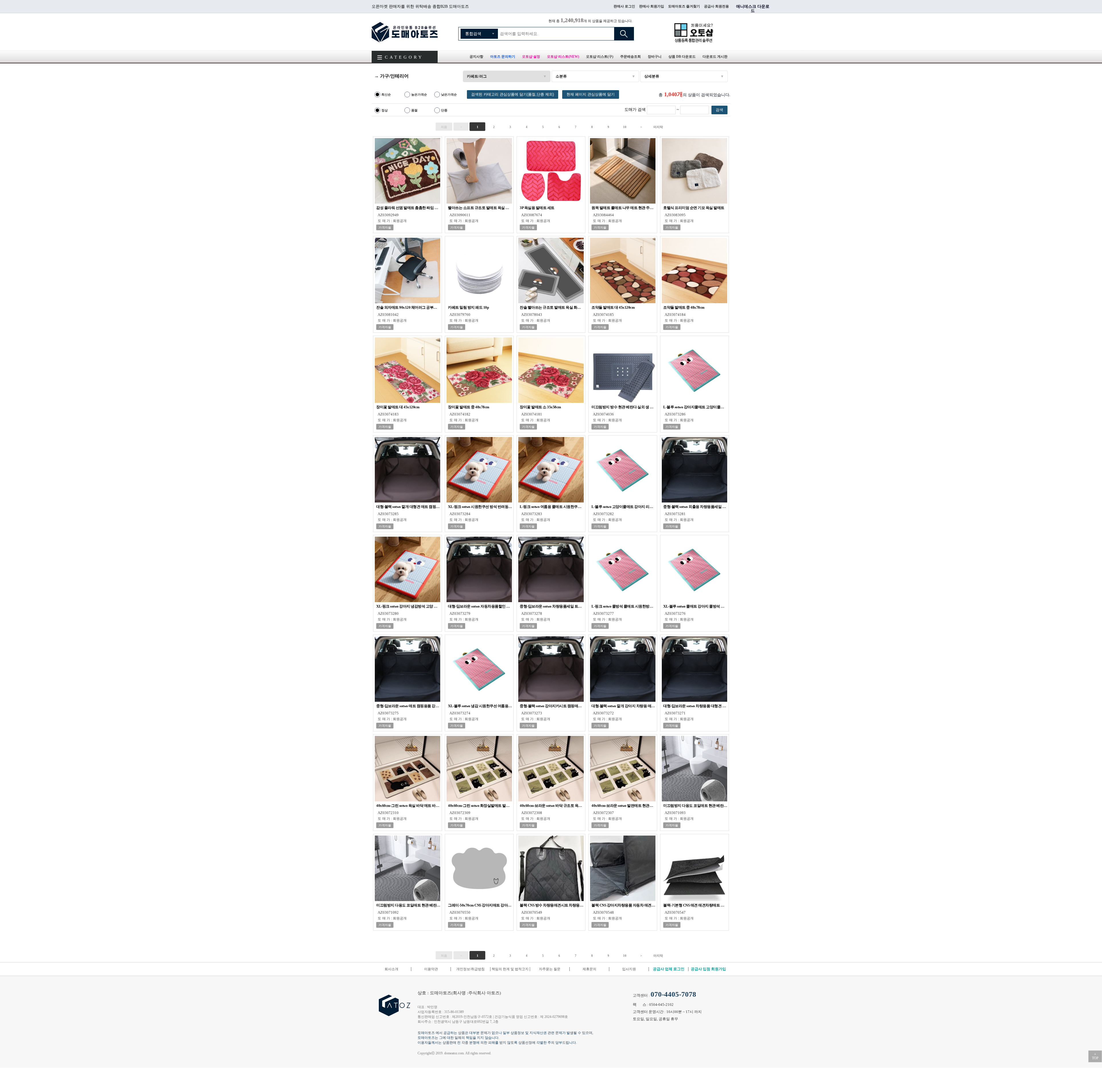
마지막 (658, 127)
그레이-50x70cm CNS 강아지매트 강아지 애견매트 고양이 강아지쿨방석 (480, 905)
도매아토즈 (405, 32)
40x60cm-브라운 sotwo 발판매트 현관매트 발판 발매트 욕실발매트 (623, 805)
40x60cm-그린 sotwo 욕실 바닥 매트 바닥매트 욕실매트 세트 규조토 (408, 805)
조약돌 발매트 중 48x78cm (684, 307)
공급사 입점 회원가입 (708, 969)
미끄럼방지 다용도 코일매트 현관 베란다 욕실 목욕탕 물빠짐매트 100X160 (695, 805)
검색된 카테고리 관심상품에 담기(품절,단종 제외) (512, 94)
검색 (624, 33)
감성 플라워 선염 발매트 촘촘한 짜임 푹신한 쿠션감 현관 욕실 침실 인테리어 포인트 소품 (408, 208)
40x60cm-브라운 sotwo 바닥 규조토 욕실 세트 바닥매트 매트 (552, 805)
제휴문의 (589, 969)
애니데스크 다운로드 (752, 8)
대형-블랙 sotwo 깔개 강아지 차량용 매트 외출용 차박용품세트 (623, 706)
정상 (384, 110)
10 (624, 127)
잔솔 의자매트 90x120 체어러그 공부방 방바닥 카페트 (408, 307)
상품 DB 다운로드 (682, 57)
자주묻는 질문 (549, 969)
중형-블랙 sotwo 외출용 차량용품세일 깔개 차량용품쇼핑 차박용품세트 (695, 506)
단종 (444, 110)
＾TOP (1095, 1056)
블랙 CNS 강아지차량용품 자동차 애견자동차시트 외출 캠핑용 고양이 (623, 905)
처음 (444, 127)
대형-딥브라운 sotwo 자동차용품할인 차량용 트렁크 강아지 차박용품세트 (480, 606)
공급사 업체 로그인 (668, 969)
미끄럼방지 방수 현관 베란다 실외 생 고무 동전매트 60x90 (623, 407)
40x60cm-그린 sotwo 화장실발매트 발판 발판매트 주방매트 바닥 (480, 805)
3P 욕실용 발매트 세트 (537, 208)
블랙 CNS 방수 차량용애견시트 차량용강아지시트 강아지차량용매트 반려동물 (552, 905)
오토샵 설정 (531, 57)
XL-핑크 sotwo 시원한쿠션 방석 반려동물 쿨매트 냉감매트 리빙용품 (480, 506)
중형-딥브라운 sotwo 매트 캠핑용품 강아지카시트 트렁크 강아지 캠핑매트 (408, 706)
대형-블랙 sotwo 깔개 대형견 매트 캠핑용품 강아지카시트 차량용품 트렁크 (408, 506)
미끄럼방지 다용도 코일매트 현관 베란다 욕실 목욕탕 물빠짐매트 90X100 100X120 (408, 905)
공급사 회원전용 (716, 6)
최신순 (386, 94)
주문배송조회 (630, 57)
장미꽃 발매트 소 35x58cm (540, 407)
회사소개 (391, 969)
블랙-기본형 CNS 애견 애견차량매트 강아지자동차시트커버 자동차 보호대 (695, 905)
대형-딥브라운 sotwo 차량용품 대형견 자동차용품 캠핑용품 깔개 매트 (695, 706)
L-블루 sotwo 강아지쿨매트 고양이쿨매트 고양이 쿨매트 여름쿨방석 (695, 407)
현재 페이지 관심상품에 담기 (590, 94)
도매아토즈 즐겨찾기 (684, 6)
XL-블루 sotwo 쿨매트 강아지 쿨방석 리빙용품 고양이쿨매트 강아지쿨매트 (695, 606)
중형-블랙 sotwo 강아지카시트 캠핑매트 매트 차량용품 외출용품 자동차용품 (552, 706)
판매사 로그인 (624, 6)
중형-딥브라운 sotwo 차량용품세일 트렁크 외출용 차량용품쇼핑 (552, 606)
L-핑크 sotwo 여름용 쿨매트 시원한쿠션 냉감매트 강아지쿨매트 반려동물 (552, 506)
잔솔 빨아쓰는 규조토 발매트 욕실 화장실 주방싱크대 (552, 307)
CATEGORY (404, 57)
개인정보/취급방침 (470, 969)
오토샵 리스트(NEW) (563, 57)
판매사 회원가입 (651, 6)
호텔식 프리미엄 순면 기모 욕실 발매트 (693, 208)
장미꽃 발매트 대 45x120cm (397, 407)
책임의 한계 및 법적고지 (510, 969)
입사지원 (629, 969)
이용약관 (431, 969)
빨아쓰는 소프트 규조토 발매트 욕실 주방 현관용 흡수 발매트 (480, 208)
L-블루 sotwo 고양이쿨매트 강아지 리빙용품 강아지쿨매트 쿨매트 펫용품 (623, 506)
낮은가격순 (449, 94)
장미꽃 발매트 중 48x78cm (468, 407)
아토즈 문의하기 (502, 57)
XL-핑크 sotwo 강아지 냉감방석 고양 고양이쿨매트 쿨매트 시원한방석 (408, 606)
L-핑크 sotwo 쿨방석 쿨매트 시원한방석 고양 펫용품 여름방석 (623, 606)
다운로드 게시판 (715, 57)
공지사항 (476, 57)
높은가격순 (419, 94)
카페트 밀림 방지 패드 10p (468, 307)
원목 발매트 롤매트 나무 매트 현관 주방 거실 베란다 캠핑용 (623, 208)
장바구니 (654, 57)
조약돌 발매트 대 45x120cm (613, 307)
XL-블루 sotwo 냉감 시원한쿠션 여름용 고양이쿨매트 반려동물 (480, 706)
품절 (414, 110)
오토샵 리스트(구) (599, 57)
